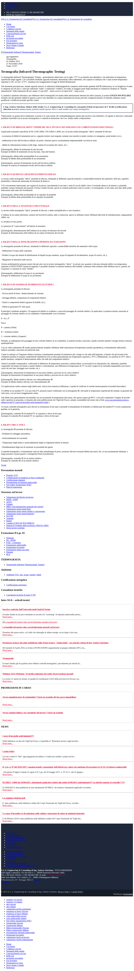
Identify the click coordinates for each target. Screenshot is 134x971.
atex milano (11, 907)
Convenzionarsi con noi (16, 33)
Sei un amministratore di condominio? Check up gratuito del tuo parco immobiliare (39, 697)
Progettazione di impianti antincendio (21, 482)
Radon (9, 521)
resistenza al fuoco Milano (17, 914)
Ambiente (10, 861)
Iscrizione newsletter (14, 38)
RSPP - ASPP (12, 499)
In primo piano (12, 5)
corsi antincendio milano (16, 918)
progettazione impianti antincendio (20, 932)
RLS (8, 554)
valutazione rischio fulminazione (19, 940)
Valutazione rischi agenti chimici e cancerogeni (25, 511)
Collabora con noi (13, 29)
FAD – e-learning (13, 543)
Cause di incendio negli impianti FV (18, 736)
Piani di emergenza (14, 487)
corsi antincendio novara (16, 916)
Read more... (7, 617)
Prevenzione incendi (14, 852)
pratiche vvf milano (14, 902)
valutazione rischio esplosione (18, 909)
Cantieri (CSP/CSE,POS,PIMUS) (20, 523)
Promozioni (11, 3)
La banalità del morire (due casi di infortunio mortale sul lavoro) (30, 627)
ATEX (9, 502)
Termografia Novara (14, 923)
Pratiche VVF (12, 475)
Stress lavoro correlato (15, 528)
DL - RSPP (11, 540)
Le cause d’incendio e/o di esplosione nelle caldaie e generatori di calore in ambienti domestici (43, 813)
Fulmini (9, 504)
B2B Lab (10, 36)
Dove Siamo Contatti (15, 45)
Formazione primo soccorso (17, 550)
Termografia (8, 658)
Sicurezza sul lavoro (14, 854)
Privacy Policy (64, 892)
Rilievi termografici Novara (17, 928)
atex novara (11, 904)
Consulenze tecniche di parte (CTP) (21, 595)
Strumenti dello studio (15, 31)
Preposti (9, 552)
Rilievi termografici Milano (17, 930)
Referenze (10, 48)
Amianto (9, 518)
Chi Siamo (10, 26)
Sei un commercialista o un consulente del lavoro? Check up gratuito (32, 713)
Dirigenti (10, 538)
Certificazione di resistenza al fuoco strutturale (25, 478)
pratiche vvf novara (14, 899)
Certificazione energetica (16, 585)
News (8, 8)
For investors (11, 41)
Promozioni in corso (14, 43)
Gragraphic (128, 894)
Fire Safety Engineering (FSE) (18, 485)
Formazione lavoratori (15, 547)
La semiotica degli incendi (13, 798)
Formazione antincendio (16, 545)
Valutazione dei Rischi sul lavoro (19, 497)
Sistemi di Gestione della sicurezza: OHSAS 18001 (27, 525)
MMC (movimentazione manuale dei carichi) (24, 507)
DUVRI (9, 516)
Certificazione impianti (15, 480)
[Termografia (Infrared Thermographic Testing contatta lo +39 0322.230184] (21, 52)
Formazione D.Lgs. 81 (15, 856)
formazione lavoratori (15, 935)
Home (8, 24)
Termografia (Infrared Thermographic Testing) (25, 565)
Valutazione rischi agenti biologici (20, 514)
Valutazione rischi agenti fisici (18, 509)
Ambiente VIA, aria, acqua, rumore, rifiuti (23, 575)
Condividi (5, 882)
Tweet (3, 465)
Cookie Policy (8, 751)
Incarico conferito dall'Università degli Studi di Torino (26, 609)
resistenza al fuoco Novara (17, 911)
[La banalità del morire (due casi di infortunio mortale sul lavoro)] (29, 622)
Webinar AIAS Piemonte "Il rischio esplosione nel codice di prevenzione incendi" (38, 674)
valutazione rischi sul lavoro (17, 937)
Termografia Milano (14, 925)
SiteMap (37, 880)
